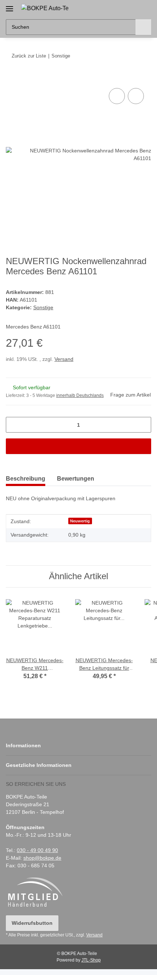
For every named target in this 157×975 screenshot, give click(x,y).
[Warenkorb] (145, 8)
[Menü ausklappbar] (9, 6)
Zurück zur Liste (29, 56)
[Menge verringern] (14, 424)
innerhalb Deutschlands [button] (80, 395)
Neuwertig (80, 521)
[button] (122, 8)
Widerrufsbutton (32, 923)
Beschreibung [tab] (25, 478)
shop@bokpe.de (42, 858)
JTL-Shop (91, 960)
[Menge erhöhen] (143, 424)
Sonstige (43, 307)
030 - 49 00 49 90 (37, 850)
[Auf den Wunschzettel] (136, 96)
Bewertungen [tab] (75, 478)
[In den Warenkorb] (12, 78)
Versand (63, 359)
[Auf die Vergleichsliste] (117, 96)
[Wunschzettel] (133, 8)
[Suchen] (143, 27)
